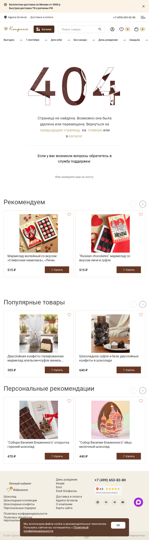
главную (95, 130)
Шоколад (10, 496)
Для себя (56, 39)
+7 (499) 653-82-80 (124, 17)
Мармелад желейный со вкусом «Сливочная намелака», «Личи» (32, 258)
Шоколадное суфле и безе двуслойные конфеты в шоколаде (109, 358)
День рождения (108, 39)
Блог (59, 487)
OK (118, 525)
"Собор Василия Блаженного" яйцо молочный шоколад (105, 444)
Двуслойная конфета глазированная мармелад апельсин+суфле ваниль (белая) (35, 358)
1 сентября (32, 39)
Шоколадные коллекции (20, 500)
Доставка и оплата (41, 17)
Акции (60, 483)
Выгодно (9, 39)
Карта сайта (64, 507)
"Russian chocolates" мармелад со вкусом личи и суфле (104, 258)
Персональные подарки (20, 507)
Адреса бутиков (17, 17)
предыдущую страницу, (60, 130)
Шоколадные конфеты (19, 504)
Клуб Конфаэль (66, 490)
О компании (64, 504)
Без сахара (80, 39)
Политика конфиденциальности (25, 513)
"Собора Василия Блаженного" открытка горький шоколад (38, 444)
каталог (75, 136)
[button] (142, 204)
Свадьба (134, 39)
